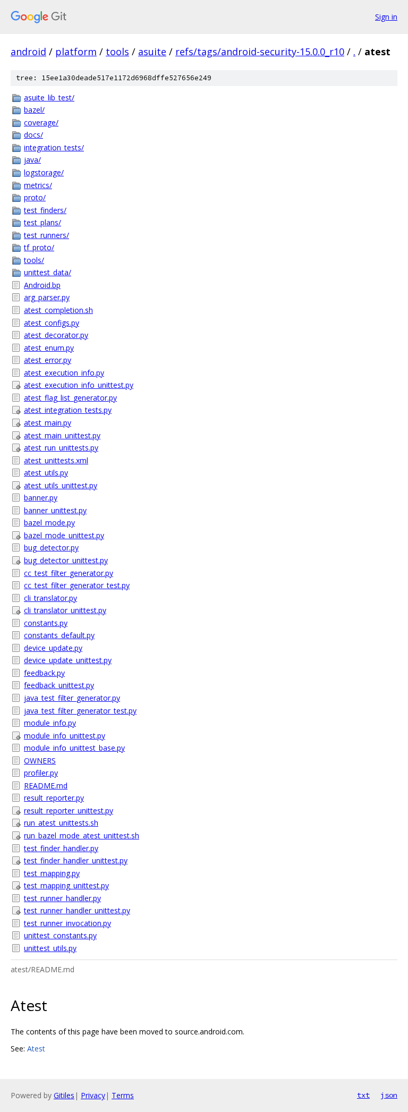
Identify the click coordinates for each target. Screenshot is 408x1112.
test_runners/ (46, 235)
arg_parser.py (47, 297)
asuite (152, 51)
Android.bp (42, 285)
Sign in (386, 17)
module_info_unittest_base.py (74, 748)
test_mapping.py (52, 873)
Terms (123, 1095)
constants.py (45, 623)
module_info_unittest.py (64, 736)
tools (117, 51)
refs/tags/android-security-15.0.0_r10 (259, 51)
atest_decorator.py (56, 335)
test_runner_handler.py (62, 898)
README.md (45, 785)
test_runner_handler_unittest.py (77, 910)
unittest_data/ (47, 272)
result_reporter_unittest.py (68, 810)
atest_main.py (47, 423)
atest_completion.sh (58, 310)
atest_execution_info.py (64, 373)
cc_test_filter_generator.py (68, 573)
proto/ (35, 197)
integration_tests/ (54, 147)
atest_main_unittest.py (62, 435)
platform (76, 51)
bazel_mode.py (49, 522)
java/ (32, 160)
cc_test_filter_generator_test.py (77, 585)
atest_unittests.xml (56, 460)
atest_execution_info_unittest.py (78, 385)
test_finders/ (45, 210)
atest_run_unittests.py (61, 448)
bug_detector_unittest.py (66, 560)
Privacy (93, 1095)
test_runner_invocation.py (67, 923)
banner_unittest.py (55, 510)
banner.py (40, 498)
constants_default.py (59, 635)
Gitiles (64, 1095)
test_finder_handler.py (61, 848)
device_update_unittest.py (68, 660)
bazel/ (34, 110)
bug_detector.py (51, 547)
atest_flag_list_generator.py (70, 398)
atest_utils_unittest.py (60, 485)
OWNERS (40, 761)
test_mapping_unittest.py (66, 885)
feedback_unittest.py (59, 685)
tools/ (34, 260)
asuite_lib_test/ (49, 97)
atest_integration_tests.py (68, 410)
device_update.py (53, 648)
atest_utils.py (46, 473)
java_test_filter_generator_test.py (80, 711)
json (388, 1095)
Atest (36, 1048)
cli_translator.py (50, 598)
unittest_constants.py (60, 935)
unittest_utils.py (50, 948)
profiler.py (41, 773)
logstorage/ (44, 172)
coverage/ (41, 122)
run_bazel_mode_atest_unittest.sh (81, 835)
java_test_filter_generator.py (72, 698)
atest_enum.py (49, 348)
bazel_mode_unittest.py (64, 535)
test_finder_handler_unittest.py (76, 860)
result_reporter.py (54, 798)
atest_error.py (47, 360)
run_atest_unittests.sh (61, 823)
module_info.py (50, 723)
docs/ (33, 135)
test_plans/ (42, 222)
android (28, 51)
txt (363, 1095)
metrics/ (38, 185)
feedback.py (44, 673)
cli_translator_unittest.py (65, 610)
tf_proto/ (39, 247)
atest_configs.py (51, 323)
